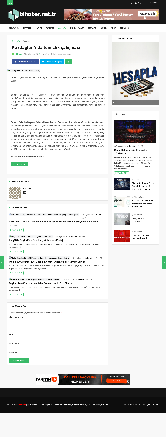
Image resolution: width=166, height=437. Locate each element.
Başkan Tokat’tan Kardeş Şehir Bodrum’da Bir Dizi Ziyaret (41, 283)
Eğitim (38, 28)
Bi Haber (22, 405)
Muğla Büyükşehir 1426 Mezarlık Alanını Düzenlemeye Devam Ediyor (47, 261)
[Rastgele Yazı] (10, 2)
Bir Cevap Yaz (19, 164)
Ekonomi (50, 28)
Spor (113, 28)
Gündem (62, 28)
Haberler (27, 28)
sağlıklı (47, 405)
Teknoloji (125, 28)
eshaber (91, 405)
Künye (155, 405)
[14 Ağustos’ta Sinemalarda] (122, 219)
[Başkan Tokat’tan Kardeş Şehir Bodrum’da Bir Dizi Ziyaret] (34, 279)
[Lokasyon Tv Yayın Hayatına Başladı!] (122, 236)
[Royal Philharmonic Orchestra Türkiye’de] (135, 131)
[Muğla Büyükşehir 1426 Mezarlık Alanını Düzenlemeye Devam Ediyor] (39, 258)
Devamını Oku (16, 230)
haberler (55, 405)
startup (83, 405)
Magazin (92, 28)
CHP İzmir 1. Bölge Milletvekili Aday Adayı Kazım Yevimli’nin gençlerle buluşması (53, 221)
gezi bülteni (32, 405)
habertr (104, 405)
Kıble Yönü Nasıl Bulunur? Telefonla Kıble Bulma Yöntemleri (143, 203)
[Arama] (131, 2)
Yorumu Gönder (18, 360)
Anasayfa (14, 28)
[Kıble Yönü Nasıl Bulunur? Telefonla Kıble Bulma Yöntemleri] (122, 201)
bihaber (75, 405)
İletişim (146, 405)
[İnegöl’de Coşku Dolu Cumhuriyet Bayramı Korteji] (31, 236)
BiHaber (19, 54)
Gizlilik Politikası (132, 405)
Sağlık (104, 28)
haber (41, 405)
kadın (98, 405)
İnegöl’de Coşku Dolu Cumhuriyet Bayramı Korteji (36, 240)
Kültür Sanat (77, 28)
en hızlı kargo (65, 405)
